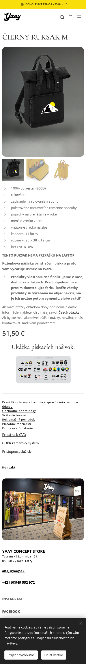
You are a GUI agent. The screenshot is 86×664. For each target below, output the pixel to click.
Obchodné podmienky (19, 411)
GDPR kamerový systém (20, 443)
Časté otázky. (69, 312)
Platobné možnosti (16, 424)
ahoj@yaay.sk (13, 571)
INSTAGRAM (12, 599)
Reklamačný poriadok (18, 419)
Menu (79, 17)
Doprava (8, 428)
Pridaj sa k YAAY (14, 434)
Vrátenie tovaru (14, 415)
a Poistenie (24, 428)
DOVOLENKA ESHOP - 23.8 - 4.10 (46, 4)
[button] (61, 17)
